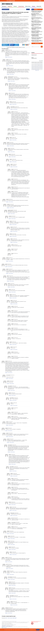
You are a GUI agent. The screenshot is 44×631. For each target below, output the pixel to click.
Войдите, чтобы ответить (9, 65)
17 (38, 66)
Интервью (15, 6)
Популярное (35, 9)
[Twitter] (24, 44)
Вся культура (40, 15)
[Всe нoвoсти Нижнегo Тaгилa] (7, 5)
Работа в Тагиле (27, 6)
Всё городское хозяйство (39, 22)
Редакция (33, 6)
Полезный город (21, 6)
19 (41, 66)
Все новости (4, 6)
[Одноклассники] (25, 44)
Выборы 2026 (39, 6)
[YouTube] (4, 0)
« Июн (36, 70)
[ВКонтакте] (22, 44)
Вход (40, 0)
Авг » (38, 70)
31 (38, 69)
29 (35, 69)
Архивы (32, 57)
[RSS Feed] (3, 0)
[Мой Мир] (26, 44)
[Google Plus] (27, 44)
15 (35, 66)
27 (32, 69)
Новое (32, 9)
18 (40, 66)
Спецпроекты (10, 6)
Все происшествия (5, 9)
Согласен (37, 629)
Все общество (37, 15)
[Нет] (42, 629)
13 (32, 66)
